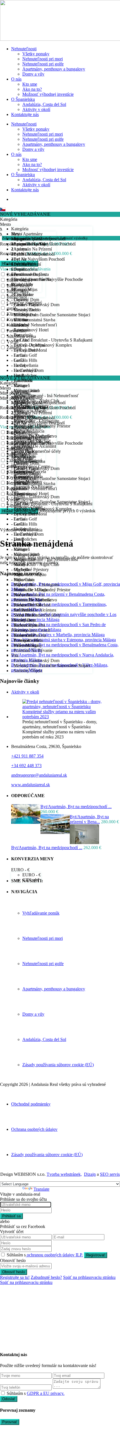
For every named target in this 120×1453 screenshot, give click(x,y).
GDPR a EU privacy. (45, 1393)
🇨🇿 (3, 209)
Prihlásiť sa (11, 1216)
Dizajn (90, 1174)
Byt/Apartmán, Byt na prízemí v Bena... (89, 819)
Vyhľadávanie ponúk (40, 913)
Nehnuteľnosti (24, 48)
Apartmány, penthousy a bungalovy (53, 69)
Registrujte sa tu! (15, 1277)
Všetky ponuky (35, 53)
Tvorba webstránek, (64, 1174)
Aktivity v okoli (25, 692)
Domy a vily (33, 74)
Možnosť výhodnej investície (48, 94)
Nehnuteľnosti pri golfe (43, 64)
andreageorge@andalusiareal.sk (39, 775)
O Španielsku (23, 99)
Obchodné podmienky (31, 1104)
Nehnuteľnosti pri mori (42, 58)
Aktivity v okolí (36, 109)
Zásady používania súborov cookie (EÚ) (58, 1064)
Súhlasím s (45, 1254)
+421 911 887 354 (27, 756)
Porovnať (9, 1422)
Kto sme (29, 84)
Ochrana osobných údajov (34, 1129)
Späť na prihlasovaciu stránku (89, 1277)
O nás (16, 79)
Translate (41, 1189)
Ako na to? (32, 89)
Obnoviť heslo (13, 1272)
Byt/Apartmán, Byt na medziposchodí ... (76, 806)
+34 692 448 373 (26, 765)
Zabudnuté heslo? (46, 1277)
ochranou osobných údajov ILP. (54, 1254)
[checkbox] (3, 1393)
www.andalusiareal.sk (30, 784)
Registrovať (95, 1255)
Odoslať (8, 1399)
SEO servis (110, 1174)
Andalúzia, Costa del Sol (44, 104)
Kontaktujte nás (25, 114)
